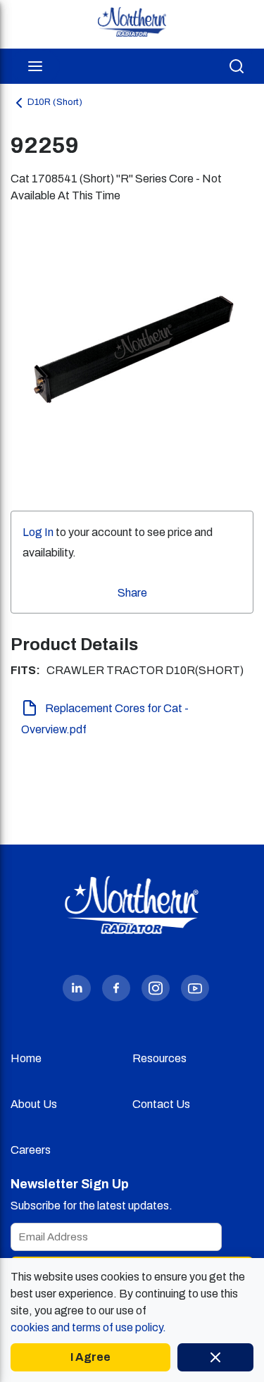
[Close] (215, 1357)
